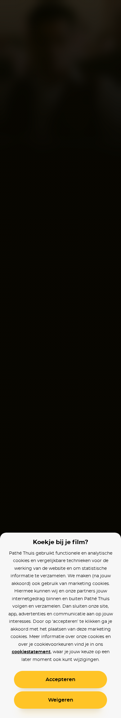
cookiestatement (31, 652)
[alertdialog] (60, 359)
